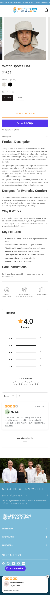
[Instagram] (8, 563)
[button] (25, 338)
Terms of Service (16, 503)
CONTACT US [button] (7, 545)
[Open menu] (6, 10)
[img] (11, 406)
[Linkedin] (13, 563)
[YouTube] (18, 563)
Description (6, 137)
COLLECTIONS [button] (7, 529)
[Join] (45, 495)
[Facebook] (3, 563)
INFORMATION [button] (8, 537)
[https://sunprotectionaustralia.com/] (23, 563)
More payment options (10, 130)
